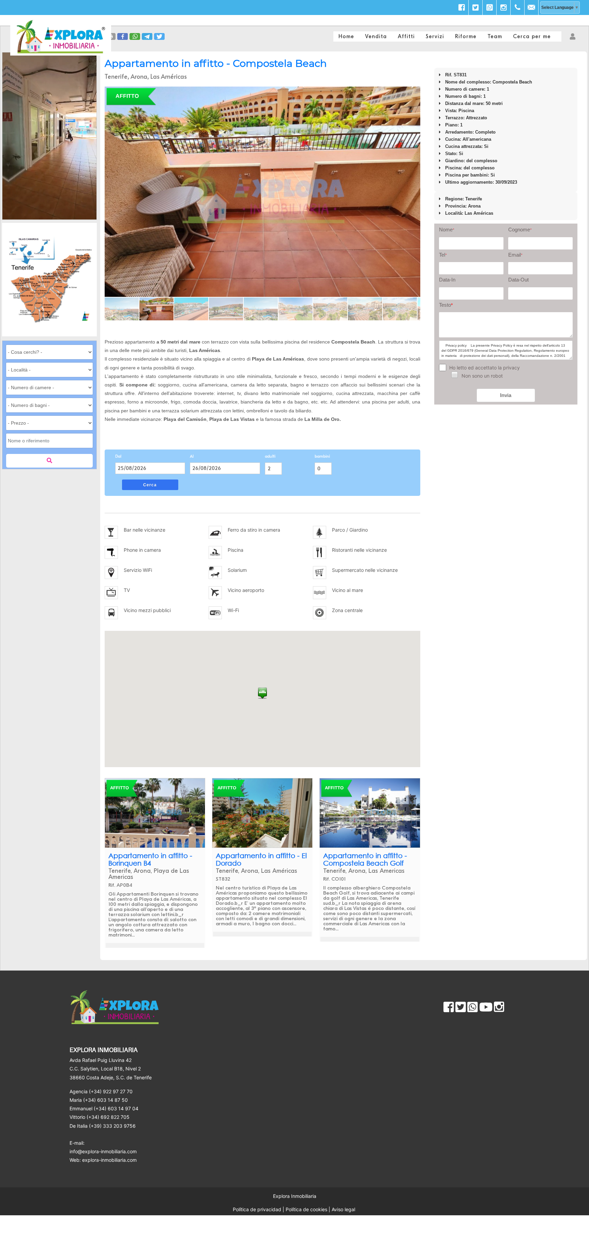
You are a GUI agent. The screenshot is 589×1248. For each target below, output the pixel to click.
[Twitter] (475, 7)
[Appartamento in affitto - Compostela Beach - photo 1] (262, 192)
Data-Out (518, 280)
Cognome (520, 229)
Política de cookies (306, 1209)
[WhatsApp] (489, 7)
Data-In (447, 280)
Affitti (406, 36)
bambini (322, 456)
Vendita (376, 36)
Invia (505, 395)
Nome (446, 229)
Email (515, 255)
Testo (446, 305)
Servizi (435, 36)
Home (346, 36)
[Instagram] (503, 7)
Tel (443, 255)
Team (494, 36)
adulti (270, 456)
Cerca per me (532, 36)
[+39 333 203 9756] (517, 7)
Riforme (466, 36)
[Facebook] (461, 7)
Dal (118, 456)
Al (192, 456)
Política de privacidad (257, 1209)
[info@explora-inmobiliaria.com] (531, 7)
